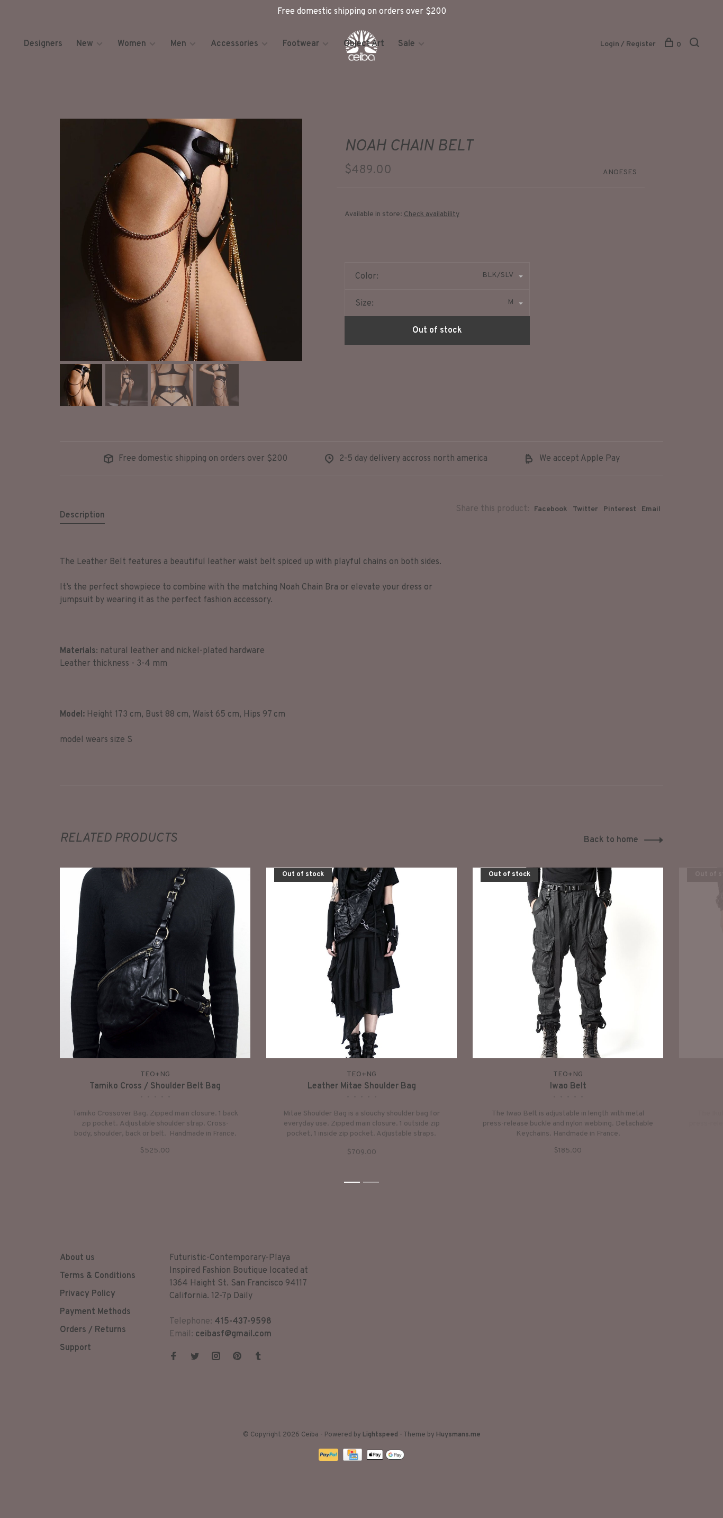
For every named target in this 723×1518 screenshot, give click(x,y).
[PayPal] (329, 1458)
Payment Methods (95, 1312)
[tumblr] (258, 1357)
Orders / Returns (93, 1330)
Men (178, 44)
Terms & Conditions (97, 1276)
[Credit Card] (353, 1458)
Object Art (364, 44)
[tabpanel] (181, 240)
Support (75, 1348)
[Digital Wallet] (385, 1458)
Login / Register (628, 44)
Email (651, 509)
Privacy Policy (87, 1294)
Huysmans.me (458, 1435)
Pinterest (619, 509)
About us (77, 1258)
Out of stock (437, 330)
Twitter (585, 509)
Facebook (550, 509)
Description (82, 515)
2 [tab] (374, 1182)
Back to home (611, 840)
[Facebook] (173, 1357)
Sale (406, 44)
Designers (43, 44)
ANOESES (620, 172)
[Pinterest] (237, 1357)
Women (132, 44)
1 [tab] (355, 1182)
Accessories (234, 44)
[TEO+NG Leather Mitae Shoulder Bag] (361, 963)
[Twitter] (195, 1357)
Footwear (301, 44)
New (85, 44)
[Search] (696, 44)
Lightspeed (380, 1435)
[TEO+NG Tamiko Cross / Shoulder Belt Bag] (155, 963)
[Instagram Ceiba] (216, 1357)
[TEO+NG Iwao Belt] (568, 963)
